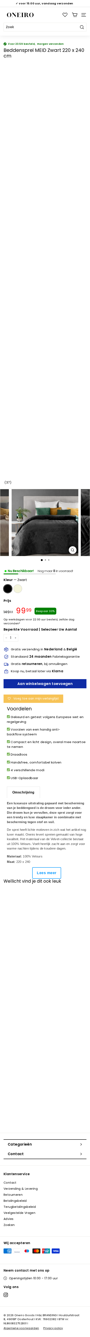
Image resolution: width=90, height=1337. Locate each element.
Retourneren (13, 1195)
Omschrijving (23, 792)
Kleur (15, 579)
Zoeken (9, 1225)
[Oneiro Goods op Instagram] (6, 1294)
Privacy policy (53, 1328)
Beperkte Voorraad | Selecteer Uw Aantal (40, 629)
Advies (8, 1219)
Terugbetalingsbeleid (20, 1207)
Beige (18, 589)
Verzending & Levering (21, 1189)
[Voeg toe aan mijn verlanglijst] (11, 894)
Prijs (7, 600)
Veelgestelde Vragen (19, 1213)
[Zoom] (73, 550)
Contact (10, 1183)
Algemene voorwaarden (21, 1328)
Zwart (8, 589)
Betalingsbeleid (15, 1201)
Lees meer (46, 873)
